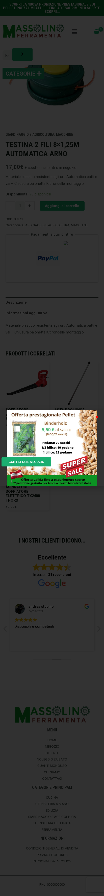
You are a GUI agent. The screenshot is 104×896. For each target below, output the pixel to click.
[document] (52, 448)
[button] (97, 417)
